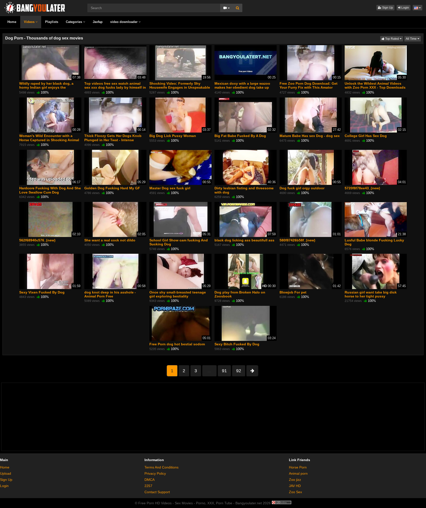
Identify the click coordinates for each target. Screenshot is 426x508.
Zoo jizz (295, 480)
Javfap (98, 22)
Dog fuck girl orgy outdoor (302, 188)
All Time (413, 38)
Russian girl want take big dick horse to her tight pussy (371, 294)
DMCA (149, 480)
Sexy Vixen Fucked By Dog (42, 292)
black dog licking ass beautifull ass (244, 240)
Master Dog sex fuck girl (169, 188)
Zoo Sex (295, 492)
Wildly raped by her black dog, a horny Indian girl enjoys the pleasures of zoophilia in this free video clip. (47, 89)
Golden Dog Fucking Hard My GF (112, 188)
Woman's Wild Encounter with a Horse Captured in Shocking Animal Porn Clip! (49, 140)
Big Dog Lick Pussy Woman (172, 136)
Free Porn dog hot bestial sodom (177, 344)
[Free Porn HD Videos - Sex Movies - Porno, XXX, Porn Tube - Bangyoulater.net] (34, 7)
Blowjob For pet (293, 292)
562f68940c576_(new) (37, 240)
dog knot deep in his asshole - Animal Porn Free (110, 294)
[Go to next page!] (252, 370)
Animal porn (298, 473)
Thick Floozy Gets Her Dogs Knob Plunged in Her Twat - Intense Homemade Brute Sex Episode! (113, 140)
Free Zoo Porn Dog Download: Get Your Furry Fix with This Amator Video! (308, 87)
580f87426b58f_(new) (297, 240)
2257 (148, 486)
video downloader (124, 22)
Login (405, 7)
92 (238, 370)
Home (11, 22)
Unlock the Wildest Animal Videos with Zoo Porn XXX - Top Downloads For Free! (375, 87)
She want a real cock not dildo (109, 240)
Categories (74, 22)
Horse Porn (298, 467)
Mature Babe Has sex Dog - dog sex (310, 136)
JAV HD (295, 486)
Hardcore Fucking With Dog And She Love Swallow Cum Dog (50, 190)
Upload (5, 473)
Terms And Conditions (161, 467)
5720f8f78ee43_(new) (362, 188)
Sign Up (387, 7)
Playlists (51, 22)
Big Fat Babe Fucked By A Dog (240, 136)
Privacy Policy (155, 473)
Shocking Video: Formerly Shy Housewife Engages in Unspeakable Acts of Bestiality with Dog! (179, 87)
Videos (30, 22)
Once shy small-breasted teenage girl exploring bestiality (177, 294)
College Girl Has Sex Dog (366, 136)
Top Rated (393, 38)
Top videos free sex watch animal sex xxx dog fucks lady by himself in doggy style (115, 87)
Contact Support (157, 492)
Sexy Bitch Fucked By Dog (236, 344)
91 (224, 370)
